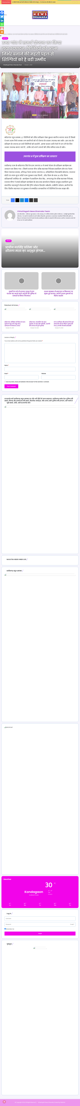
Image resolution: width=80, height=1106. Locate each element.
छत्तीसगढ (10, 34)
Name (6, 365)
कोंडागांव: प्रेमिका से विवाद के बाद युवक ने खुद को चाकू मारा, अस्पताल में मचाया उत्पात (14, 324)
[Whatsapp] (2, 24)
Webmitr (62, 1102)
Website (43, 374)
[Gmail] (2, 28)
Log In (40, 933)
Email (6, 374)
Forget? (72, 924)
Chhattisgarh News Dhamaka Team (12, 65)
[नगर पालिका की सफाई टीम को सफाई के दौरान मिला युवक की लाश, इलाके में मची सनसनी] (65, 314)
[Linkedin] (2, 20)
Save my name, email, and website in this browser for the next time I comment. (27, 382)
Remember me (10, 929)
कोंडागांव (5, 38)
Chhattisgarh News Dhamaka (46, 1102)
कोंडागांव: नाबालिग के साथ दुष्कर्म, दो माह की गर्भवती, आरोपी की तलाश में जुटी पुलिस (39, 324)
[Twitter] (2, 16)
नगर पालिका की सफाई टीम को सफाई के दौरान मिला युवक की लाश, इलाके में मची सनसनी (64, 324)
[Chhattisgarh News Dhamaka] (40, 15)
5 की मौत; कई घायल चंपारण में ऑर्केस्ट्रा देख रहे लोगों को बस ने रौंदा (27, 2)
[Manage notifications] (4, 1101)
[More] (2, 32)
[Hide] (1, 36)
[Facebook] (2, 13)
